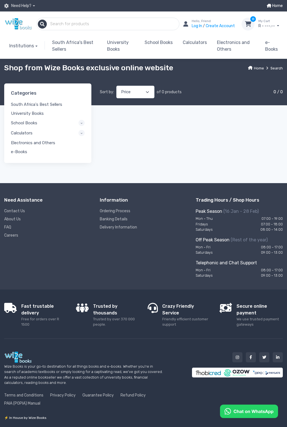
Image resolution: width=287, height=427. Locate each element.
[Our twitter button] (264, 357)
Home (277, 5)
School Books (159, 42)
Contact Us (14, 211)
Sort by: (107, 92)
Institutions (21, 45)
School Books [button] (24, 122)
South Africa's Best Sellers (72, 46)
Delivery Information (118, 227)
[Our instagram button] (237, 357)
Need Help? (20, 5)
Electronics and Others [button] (33, 142)
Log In (197, 26)
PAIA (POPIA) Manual (22, 403)
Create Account (220, 26)
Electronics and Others (233, 46)
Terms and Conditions (23, 395)
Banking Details (114, 219)
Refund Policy (133, 395)
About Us (12, 219)
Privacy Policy (63, 395)
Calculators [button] (22, 133)
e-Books (271, 46)
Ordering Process (115, 211)
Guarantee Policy (98, 395)
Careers (11, 235)
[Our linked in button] (278, 357)
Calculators (195, 42)
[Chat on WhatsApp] (249, 411)
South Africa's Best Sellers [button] (36, 104)
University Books (118, 46)
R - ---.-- (267, 24)
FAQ (7, 227)
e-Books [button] (19, 151)
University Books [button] (27, 113)
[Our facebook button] (251, 357)
